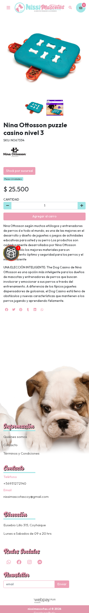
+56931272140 (14, 483)
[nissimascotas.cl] (39, 8)
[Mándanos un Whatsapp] (8, 562)
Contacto (10, 445)
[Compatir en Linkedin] (35, 309)
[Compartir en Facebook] (6, 309)
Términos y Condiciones (21, 453)
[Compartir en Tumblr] (28, 309)
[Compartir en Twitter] (13, 309)
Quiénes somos (15, 437)
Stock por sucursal (19, 171)
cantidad (11, 199)
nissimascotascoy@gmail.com (26, 496)
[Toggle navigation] (8, 8)
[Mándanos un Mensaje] (39, 562)
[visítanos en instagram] (29, 562)
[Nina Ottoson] (14, 154)
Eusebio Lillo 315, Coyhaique (24, 525)
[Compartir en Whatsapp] (42, 309)
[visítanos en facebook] (19, 562)
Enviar (62, 584)
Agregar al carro (44, 216)
